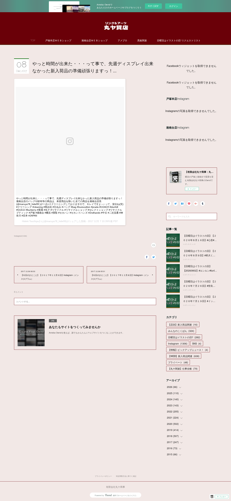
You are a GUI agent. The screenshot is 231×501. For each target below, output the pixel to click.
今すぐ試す (153, 5)
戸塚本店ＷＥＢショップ (58, 40)
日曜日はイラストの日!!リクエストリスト (179, 40)
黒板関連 (142, 40)
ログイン (173, 6)
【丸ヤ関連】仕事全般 (183, 368)
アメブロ (122, 40)
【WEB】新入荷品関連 (183, 356)
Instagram (177, 343)
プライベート (178, 362)
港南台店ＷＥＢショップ (95, 40)
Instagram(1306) (20, 236)
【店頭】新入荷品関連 (183, 324)
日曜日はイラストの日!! (184, 337)
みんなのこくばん (181, 330)
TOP (32, 40)
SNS (196, 343)
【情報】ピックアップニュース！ (188, 349)
